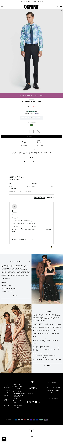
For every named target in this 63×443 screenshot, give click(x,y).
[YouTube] (36, 401)
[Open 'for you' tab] (4, 439)
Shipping (7, 385)
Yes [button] (26, 239)
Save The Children (18, 393)
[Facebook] (27, 401)
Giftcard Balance (7, 405)
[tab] (39, 197)
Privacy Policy (17, 400)
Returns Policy (7, 391)
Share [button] (33, 239)
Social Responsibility (17, 391)
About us (34, 394)
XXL (38, 131)
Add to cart (29, 136)
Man (33, 382)
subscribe (53, 404)
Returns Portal (7, 388)
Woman (33, 388)
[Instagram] (30, 401)
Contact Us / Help (7, 401)
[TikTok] (39, 401)
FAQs (5, 397)
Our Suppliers (17, 386)
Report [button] (29, 239)
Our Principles (17, 388)
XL (35, 131)
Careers (15, 398)
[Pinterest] (33, 401)
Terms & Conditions (16, 403)
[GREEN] (31, 125)
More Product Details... (31, 161)
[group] (31, 177)
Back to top (31, 436)
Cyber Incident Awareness (17, 406)
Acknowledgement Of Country (18, 396)
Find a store (16, 384)
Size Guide (6, 395)
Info (36, 111)
